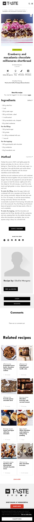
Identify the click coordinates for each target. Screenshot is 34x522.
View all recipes (10, 289)
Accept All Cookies (17, 519)
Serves (7, 73)
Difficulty (15, 73)
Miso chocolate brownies (24, 464)
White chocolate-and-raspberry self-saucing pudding (24, 432)
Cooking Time (28, 73)
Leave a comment (17, 229)
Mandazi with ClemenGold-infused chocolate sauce (9, 466)
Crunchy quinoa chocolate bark (8, 399)
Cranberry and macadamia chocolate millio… (14, 11)
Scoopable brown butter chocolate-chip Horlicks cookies (9, 367)
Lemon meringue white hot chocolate (8, 432)
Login (29, 95)
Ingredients (29, 157)
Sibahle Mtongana (18, 64)
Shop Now (17, 506)
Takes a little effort (20, 10)
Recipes (11, 10)
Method (29, 100)
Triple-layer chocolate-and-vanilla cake (24, 367)
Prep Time (21, 73)
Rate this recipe (17, 92)
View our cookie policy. (26, 514)
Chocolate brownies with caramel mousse (24, 400)
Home (5, 10)
